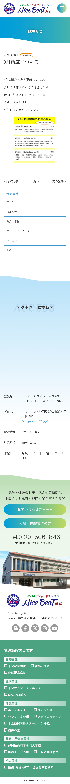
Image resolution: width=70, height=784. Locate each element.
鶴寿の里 (14, 730)
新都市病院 (42, 666)
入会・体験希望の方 (35, 523)
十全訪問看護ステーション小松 (29, 723)
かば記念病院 (17, 672)
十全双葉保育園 (48, 752)
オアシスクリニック (18, 231)
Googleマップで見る (35, 421)
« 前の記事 (11, 181)
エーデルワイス (18, 710)
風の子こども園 (18, 752)
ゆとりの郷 (45, 710)
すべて (10, 202)
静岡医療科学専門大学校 (24, 745)
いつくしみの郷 (18, 716)
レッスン (11, 241)
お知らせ (11, 212)
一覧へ (34, 181)
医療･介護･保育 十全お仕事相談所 (31, 767)
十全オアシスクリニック (24, 688)
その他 (10, 250)
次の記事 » (59, 181)
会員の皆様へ (14, 221)
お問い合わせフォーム (35, 509)
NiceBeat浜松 (17, 694)
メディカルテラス (50, 716)
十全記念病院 (17, 666)
